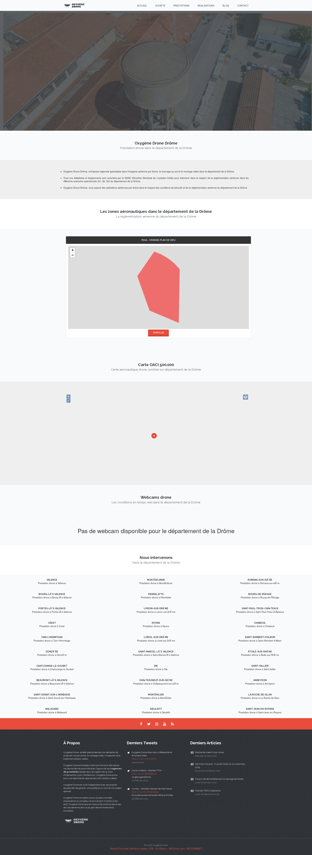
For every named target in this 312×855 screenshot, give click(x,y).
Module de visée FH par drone (209, 752)
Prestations (181, 5)
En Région (161, 848)
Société (160, 5)
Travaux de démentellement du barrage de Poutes (219, 779)
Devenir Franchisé (119, 848)
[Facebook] (141, 724)
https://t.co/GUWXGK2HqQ (145, 792)
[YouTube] (164, 724)
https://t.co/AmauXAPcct (144, 759)
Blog (225, 5)
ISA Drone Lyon (177, 848)
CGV (151, 848)
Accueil (142, 5)
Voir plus (158, 332)
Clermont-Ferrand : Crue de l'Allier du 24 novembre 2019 (220, 765)
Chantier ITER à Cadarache (208, 790)
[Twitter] (149, 724)
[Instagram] (156, 724)
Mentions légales (139, 848)
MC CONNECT (194, 848)
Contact (243, 5)
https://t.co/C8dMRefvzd (144, 774)
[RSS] (172, 724)
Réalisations (206, 5)
